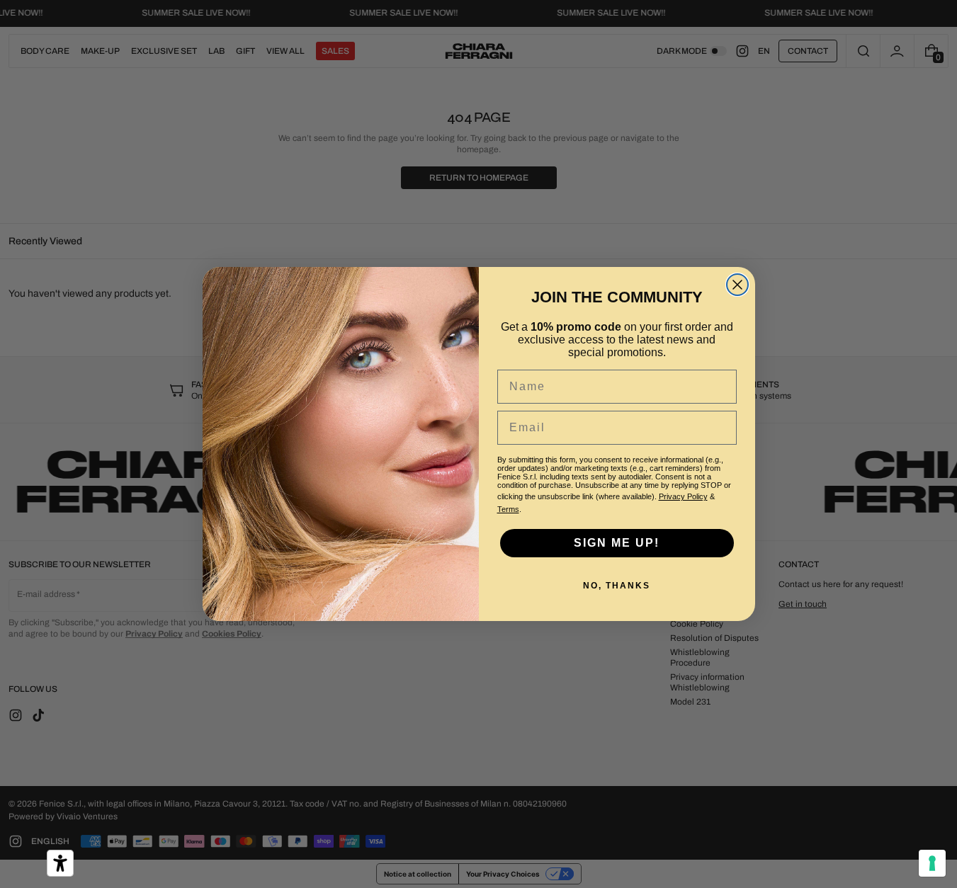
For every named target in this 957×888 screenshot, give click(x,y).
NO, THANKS (616, 586)
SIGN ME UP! (616, 543)
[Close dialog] (737, 284)
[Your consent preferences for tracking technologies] (932, 863)
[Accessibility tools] (60, 863)
